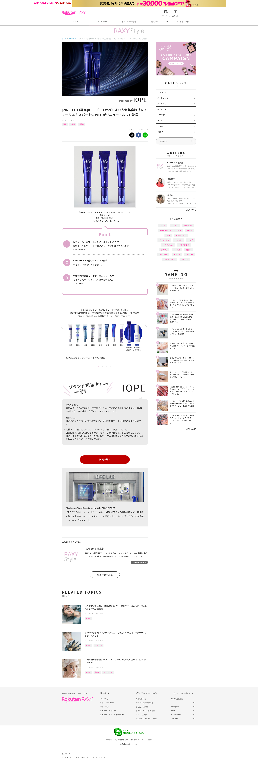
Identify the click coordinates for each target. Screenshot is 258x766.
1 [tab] (98, 366)
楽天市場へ (105, 459)
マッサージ (98, 645)
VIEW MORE (190, 209)
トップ (75, 22)
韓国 (64, 124)
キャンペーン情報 (129, 22)
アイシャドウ (164, 240)
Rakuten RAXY (74, 13)
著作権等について (136, 740)
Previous (62, 327)
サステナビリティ (98, 757)
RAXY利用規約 (142, 715)
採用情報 (149, 740)
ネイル (160, 120)
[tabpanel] (105, 335)
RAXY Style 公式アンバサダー (170, 230)
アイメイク (161, 103)
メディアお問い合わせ (144, 703)
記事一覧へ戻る (105, 574)
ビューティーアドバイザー (110, 715)
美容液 (73, 124)
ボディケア (161, 109)
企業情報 (109, 740)
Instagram (175, 707)
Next (146, 327)
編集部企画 (188, 225)
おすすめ (175, 225)
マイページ (104, 707)
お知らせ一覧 (141, 699)
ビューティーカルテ (108, 711)
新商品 (82, 124)
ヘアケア (161, 115)
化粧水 (188, 250)
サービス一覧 (66, 757)
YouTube (174, 719)
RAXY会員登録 (177, 699)
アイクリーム (108, 672)
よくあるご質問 (182, 22)
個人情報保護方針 (121, 740)
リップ (190, 240)
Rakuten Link (176, 715)
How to (88, 618)
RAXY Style (102, 22)
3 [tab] (106, 366)
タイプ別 (185, 259)
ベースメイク (162, 98)
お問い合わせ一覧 (82, 757)
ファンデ (189, 254)
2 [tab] (102, 366)
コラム (160, 126)
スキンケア (72, 120)
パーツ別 (177, 250)
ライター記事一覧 (139, 562)
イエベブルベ (184, 245)
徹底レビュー (181, 235)
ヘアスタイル (168, 245)
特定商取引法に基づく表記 (146, 719)
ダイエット (163, 254)
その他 (160, 132)
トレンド (178, 240)
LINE (173, 711)
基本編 (97, 672)
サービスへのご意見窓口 (145, 711)
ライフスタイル (169, 259)
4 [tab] (111, 366)
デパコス (177, 254)
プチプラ (164, 250)
